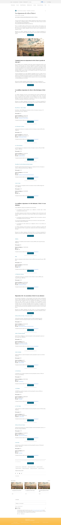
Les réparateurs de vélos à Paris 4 (30, 490)
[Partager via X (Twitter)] (17, 473)
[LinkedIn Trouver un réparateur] (50, 2)
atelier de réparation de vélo (31, 466)
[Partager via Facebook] (15, 473)
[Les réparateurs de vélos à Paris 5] (17, 485)
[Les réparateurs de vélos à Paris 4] (31, 485)
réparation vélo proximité (33, 468)
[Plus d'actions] (45, 10)
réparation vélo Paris (18, 468)
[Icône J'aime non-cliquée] (17, 513)
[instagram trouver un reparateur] (49, 2)
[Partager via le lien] (21, 473)
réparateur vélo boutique (25, 468)
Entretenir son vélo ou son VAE (19, 470)
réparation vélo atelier (39, 466)
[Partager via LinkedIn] (19, 473)
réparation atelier (24, 466)
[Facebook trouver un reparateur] (47, 2)
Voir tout (49, 480)
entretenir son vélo (18, 466)
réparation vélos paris (41, 468)
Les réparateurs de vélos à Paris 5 (16, 490)
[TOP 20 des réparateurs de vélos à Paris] (44, 485)
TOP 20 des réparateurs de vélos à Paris (44, 491)
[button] (21, 2)
